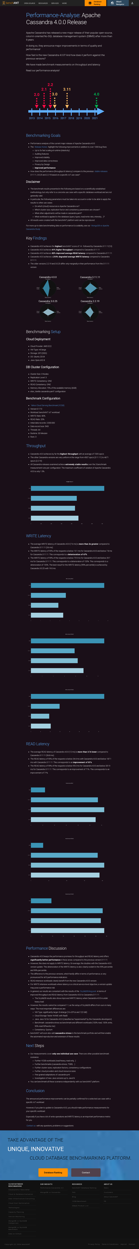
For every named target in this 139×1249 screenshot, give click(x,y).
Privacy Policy (94, 1244)
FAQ (74, 1192)
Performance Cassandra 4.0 (52, 1188)
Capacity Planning (16, 1212)
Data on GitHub (15, 1234)
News (106, 1188)
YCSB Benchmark (79, 1201)
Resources (43, 3)
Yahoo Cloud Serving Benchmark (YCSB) (47, 405)
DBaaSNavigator (120, 3)
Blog (74, 1197)
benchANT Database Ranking (84, 1188)
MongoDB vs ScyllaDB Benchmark (18, 1228)
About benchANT (111, 1197)
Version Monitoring (17, 1216)
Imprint (124, 1244)
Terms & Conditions (110, 1244)
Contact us (31, 1126)
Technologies (14, 1207)
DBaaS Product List (80, 1206)
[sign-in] (132, 3)
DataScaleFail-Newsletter (19, 1190)
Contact (86, 1172)
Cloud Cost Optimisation (19, 1203)
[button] (22, 1189)
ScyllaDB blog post (88, 991)
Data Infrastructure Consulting (22, 1199)
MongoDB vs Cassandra (50, 1192)
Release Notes (41, 147)
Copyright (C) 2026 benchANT (17, 1244)
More (64, 3)
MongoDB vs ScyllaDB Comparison (18, 1222)
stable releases (101, 171)
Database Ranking (53, 1172)
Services (55, 3)
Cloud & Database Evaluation (21, 1194)
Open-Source (29, 3)
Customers (108, 1192)
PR (105, 1201)
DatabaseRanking (97, 3)
